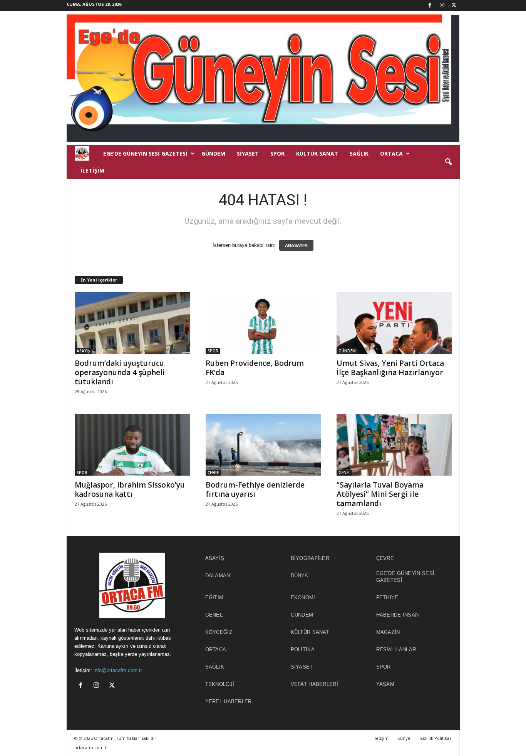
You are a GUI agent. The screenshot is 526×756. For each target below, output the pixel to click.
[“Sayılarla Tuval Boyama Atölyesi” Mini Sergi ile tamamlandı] (394, 445)
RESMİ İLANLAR (396, 649)
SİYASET (248, 153)
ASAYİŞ (83, 351)
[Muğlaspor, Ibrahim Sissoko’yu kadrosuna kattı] (132, 445)
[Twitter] (454, 5)
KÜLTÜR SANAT (317, 153)
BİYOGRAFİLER (310, 558)
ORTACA (391, 153)
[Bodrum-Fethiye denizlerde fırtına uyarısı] (263, 445)
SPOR (277, 153)
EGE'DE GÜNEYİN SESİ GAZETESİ (405, 576)
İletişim (92, 170)
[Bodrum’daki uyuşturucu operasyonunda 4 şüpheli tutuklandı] (132, 323)
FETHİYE (387, 597)
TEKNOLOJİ (220, 684)
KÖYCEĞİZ (218, 632)
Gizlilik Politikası (435, 738)
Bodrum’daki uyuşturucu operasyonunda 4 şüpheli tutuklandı (120, 372)
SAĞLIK (359, 153)
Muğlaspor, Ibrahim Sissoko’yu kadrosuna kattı (130, 489)
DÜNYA (299, 575)
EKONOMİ (303, 597)
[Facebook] (430, 5)
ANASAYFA (296, 245)
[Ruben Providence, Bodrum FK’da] (263, 323)
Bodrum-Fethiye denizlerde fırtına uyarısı (255, 489)
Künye (403, 738)
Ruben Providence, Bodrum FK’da (255, 367)
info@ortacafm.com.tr (118, 670)
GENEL (344, 472)
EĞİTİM (214, 597)
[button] (448, 162)
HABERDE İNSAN (397, 615)
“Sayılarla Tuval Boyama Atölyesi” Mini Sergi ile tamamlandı (380, 494)
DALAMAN (217, 575)
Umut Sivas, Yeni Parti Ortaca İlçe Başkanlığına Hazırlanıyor (390, 367)
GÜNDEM (213, 153)
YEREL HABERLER (228, 701)
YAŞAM (385, 684)
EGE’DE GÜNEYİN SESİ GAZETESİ (145, 153)
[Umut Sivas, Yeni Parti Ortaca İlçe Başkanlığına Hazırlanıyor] (394, 323)
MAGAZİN (388, 632)
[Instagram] (442, 5)
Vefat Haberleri (314, 684)
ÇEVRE (213, 472)
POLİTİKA (303, 649)
